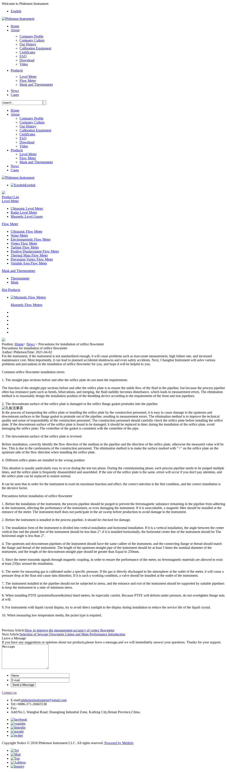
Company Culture (32, 40)
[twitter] (17, 735)
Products (17, 70)
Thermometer (20, 278)
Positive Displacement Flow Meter (35, 251)
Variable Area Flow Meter (29, 263)
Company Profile (31, 36)
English (16, 11)
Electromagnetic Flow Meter (31, 239)
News (15, 91)
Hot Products (11, 290)
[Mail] (16, 754)
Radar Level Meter (24, 212)
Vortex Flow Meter (24, 243)
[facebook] (19, 719)
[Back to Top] (15, 758)
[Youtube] (18, 723)
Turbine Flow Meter (25, 247)
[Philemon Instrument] (18, 19)
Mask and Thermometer (36, 84)
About (15, 30)
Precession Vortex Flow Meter (32, 259)
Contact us (9, 692)
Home (15, 26)
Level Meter (28, 76)
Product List (10, 197)
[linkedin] (18, 727)
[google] (17, 731)
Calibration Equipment (35, 48)
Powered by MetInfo (118, 743)
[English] (18, 185)
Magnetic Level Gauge (27, 216)
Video (24, 64)
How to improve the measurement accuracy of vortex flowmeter (69, 630)
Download (27, 60)
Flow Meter (28, 80)
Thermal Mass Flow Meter (29, 255)
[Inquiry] (17, 766)
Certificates (27, 52)
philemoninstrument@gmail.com (44, 700)
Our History (28, 44)
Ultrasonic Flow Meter (26, 231)
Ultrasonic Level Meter (27, 208)
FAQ (23, 56)
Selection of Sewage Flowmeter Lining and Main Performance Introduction (72, 634)
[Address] (18, 762)
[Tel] (15, 750)
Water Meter (19, 235)
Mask (14, 282)
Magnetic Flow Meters (26, 305)
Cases (15, 95)
